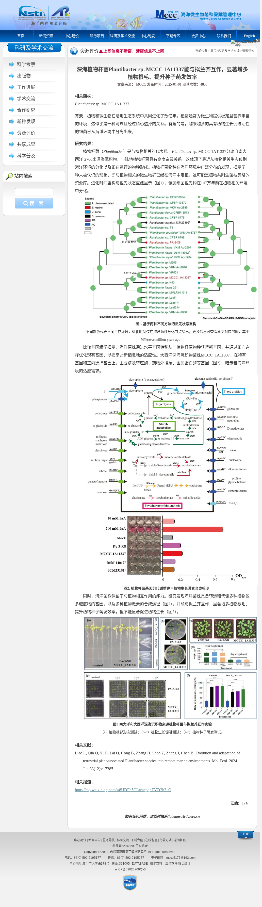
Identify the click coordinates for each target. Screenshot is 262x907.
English (249, 36)
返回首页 (180, 840)
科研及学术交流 (122, 36)
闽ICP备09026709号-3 (130, 869)
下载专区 (173, 36)
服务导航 (109, 840)
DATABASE (140, 863)
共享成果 (26, 144)
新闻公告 (94, 840)
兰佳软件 (171, 863)
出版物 (24, 75)
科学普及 (26, 155)
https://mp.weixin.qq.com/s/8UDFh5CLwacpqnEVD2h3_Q (123, 790)
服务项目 (97, 36)
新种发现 (26, 121)
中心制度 (148, 36)
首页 (20, 36)
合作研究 (26, 110)
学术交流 (26, 98)
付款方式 (165, 840)
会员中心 (198, 36)
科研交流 (123, 840)
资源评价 (26, 133)
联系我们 (224, 36)
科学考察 (26, 64)
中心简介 (80, 840)
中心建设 (71, 36)
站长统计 (184, 863)
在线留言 (151, 840)
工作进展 (26, 87)
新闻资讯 (46, 36)
